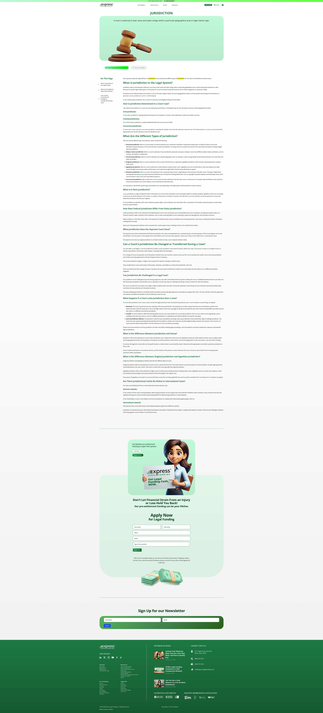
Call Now (136, 451)
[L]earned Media (109, 709)
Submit (107, 625)
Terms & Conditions (173, 707)
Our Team (102, 686)
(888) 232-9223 (199, 659)
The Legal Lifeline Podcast (126, 672)
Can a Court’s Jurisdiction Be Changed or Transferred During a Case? (107, 99)
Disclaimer (123, 687)
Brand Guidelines (103, 691)
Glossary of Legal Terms (125, 668)
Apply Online (138, 455)
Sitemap (122, 677)
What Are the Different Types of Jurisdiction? (107, 90)
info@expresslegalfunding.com (204, 669)
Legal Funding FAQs (124, 673)
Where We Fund (103, 669)
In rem (125, 194)
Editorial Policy (124, 688)
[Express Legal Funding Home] (106, 5)
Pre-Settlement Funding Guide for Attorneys (129, 674)
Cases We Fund (103, 668)
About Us (101, 683)
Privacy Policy (123, 684)
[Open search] (223, 5)
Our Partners (102, 690)
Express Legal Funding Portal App (127, 669)
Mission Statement (103, 684)
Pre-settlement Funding (104, 670)
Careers (101, 688)
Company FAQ (123, 670)
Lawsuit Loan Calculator (125, 676)
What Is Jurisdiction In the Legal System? (107, 84)
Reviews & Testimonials (104, 692)
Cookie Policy (123, 686)
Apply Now (137, 550)
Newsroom (102, 687)
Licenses (122, 683)
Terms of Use (123, 691)
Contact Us (102, 694)
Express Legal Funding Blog (126, 666)
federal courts (140, 174)
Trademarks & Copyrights (126, 690)
